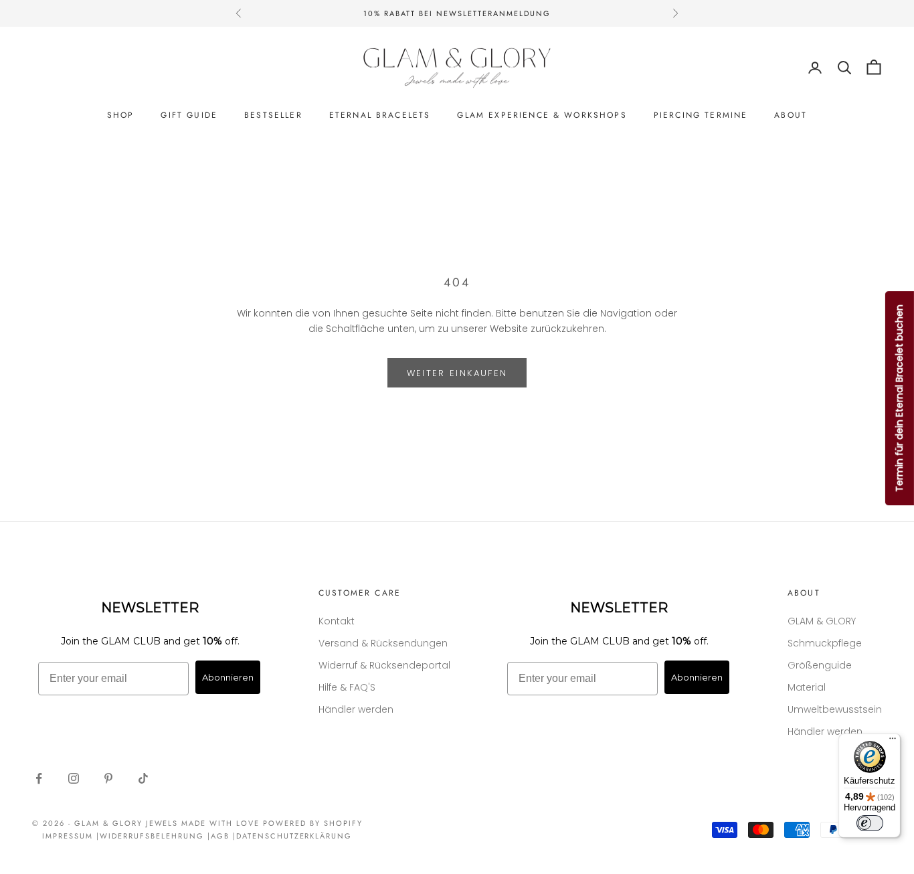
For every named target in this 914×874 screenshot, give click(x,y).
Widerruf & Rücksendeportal (384, 665)
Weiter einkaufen (457, 373)
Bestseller (273, 115)
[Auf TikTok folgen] (143, 778)
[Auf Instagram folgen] (73, 778)
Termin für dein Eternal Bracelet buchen (899, 398)
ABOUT (790, 115)
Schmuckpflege (825, 643)
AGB (220, 836)
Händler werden (355, 709)
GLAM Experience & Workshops (541, 115)
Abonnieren (228, 677)
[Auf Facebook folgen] (38, 778)
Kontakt (336, 621)
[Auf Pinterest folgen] (108, 778)
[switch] (869, 823)
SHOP (120, 115)
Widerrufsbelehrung (152, 836)
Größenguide (820, 665)
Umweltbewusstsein (835, 709)
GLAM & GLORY (822, 621)
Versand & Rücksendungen (383, 643)
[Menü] (893, 741)
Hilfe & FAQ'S (346, 687)
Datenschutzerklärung (294, 836)
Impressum (67, 836)
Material (807, 687)
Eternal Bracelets (380, 115)
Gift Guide (189, 115)
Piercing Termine (701, 115)
